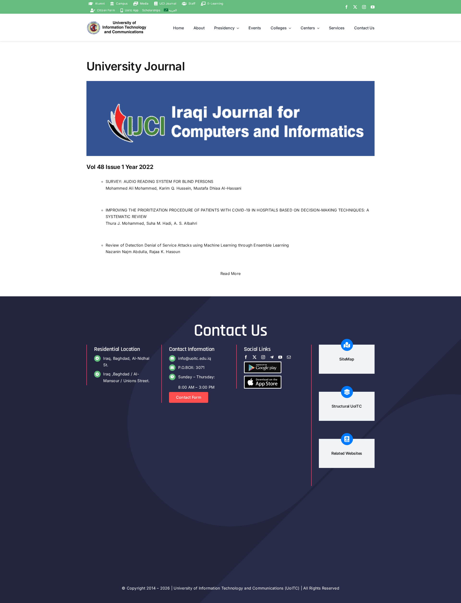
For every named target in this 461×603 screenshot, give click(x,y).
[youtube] (373, 7)
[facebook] (346, 7)
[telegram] (271, 357)
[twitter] (355, 7)
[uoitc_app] (263, 378)
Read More (230, 273)
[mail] (289, 357)
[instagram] (364, 7)
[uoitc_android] (263, 364)
